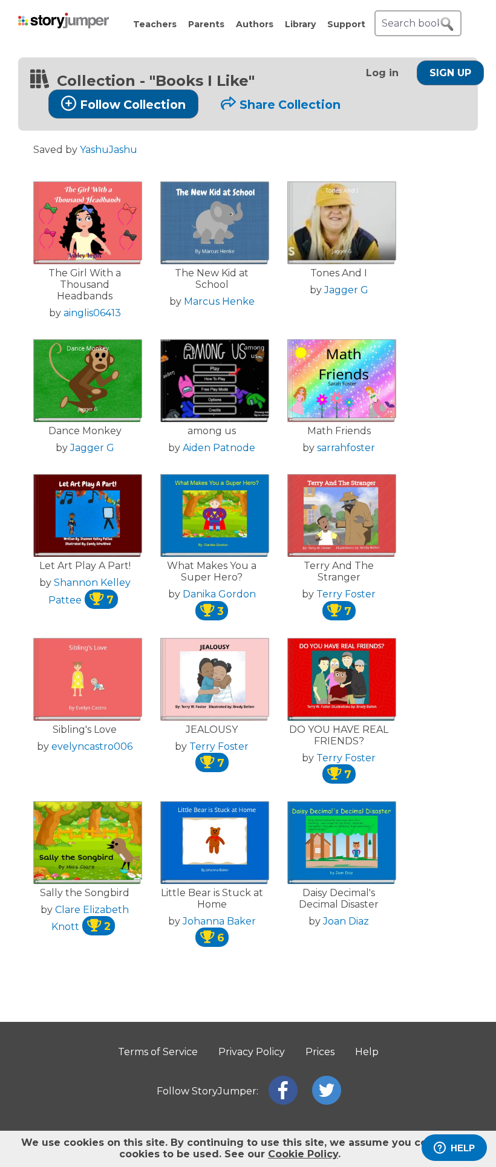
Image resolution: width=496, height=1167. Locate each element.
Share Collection (290, 104)
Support (346, 24)
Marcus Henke (219, 301)
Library (300, 24)
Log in (382, 73)
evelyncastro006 (91, 746)
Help (367, 1052)
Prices (319, 1052)
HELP (463, 1148)
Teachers (155, 24)
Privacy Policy (251, 1052)
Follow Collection (133, 104)
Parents (206, 24)
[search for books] (447, 24)
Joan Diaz (346, 921)
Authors (254, 24)
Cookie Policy (303, 1154)
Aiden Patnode (219, 447)
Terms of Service (158, 1052)
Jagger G (346, 290)
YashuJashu (108, 149)
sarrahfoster (346, 447)
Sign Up (450, 73)
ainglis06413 (92, 313)
